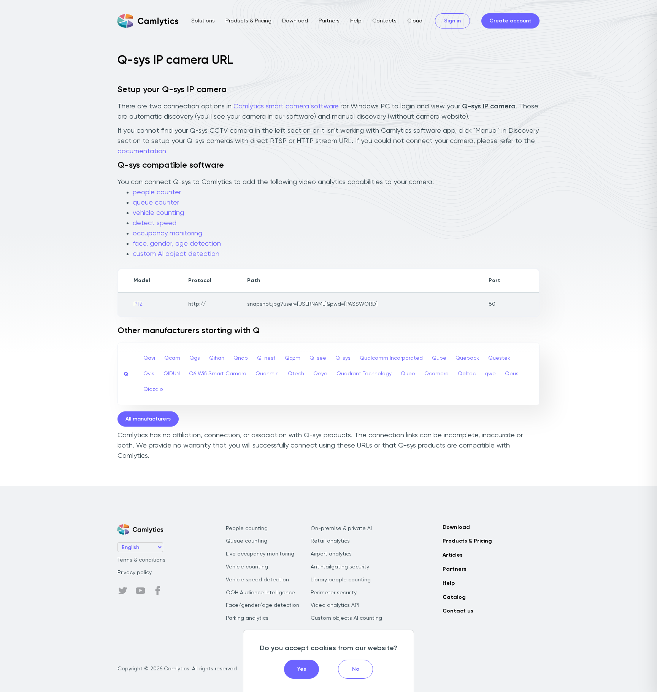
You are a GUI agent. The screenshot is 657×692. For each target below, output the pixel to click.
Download (295, 21)
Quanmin (267, 373)
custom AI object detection (176, 254)
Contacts (384, 21)
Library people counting (341, 579)
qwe (490, 373)
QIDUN (171, 373)
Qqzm (292, 358)
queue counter (156, 202)
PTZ (138, 304)
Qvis (148, 373)
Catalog (454, 597)
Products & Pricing (248, 21)
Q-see (317, 358)
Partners (329, 21)
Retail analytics (330, 541)
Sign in (452, 21)
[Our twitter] (122, 591)
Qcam (172, 358)
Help (356, 21)
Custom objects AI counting (346, 618)
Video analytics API (335, 605)
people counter (157, 192)
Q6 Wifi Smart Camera (217, 373)
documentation (141, 151)
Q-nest (266, 358)
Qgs (194, 358)
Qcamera (436, 373)
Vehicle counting (247, 567)
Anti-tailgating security (340, 567)
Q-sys (343, 358)
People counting (247, 528)
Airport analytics (331, 554)
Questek (499, 358)
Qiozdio (153, 389)
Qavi (149, 358)
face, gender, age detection (177, 243)
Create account (510, 21)
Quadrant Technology (364, 373)
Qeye (320, 373)
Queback (467, 358)
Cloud (414, 21)
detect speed (154, 223)
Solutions (203, 21)
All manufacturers (148, 419)
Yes (301, 669)
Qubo (408, 373)
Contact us (458, 611)
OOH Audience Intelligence (260, 592)
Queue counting (246, 541)
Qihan (216, 358)
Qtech (296, 373)
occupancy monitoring (167, 233)
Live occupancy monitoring (260, 554)
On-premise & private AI (341, 528)
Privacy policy (134, 572)
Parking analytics (247, 618)
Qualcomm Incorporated (391, 358)
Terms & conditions (141, 560)
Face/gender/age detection (262, 605)
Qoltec (467, 373)
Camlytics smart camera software (286, 106)
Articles (452, 555)
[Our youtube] (140, 591)
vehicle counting (158, 213)
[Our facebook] (157, 591)
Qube (439, 358)
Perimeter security (334, 592)
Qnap (240, 358)
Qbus (512, 373)
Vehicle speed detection (257, 579)
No (355, 669)
